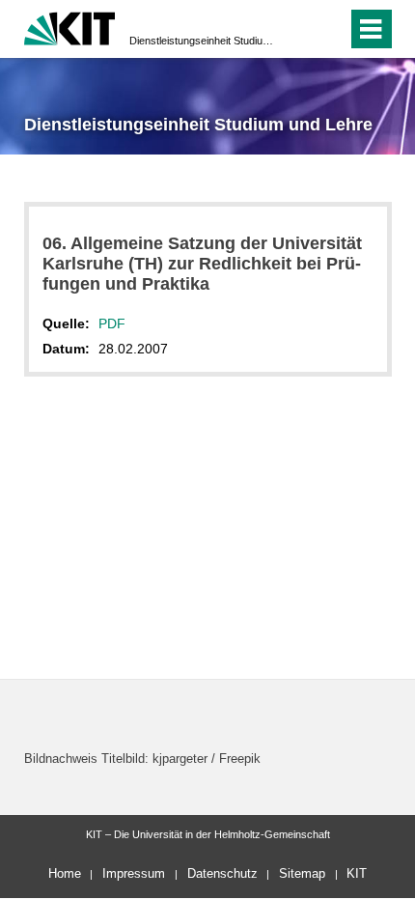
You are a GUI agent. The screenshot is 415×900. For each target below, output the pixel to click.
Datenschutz (222, 873)
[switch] (297, 29)
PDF (111, 323)
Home (64, 873)
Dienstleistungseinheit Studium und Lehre (201, 40)
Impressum (133, 873)
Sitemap (302, 873)
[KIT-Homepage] (70, 26)
